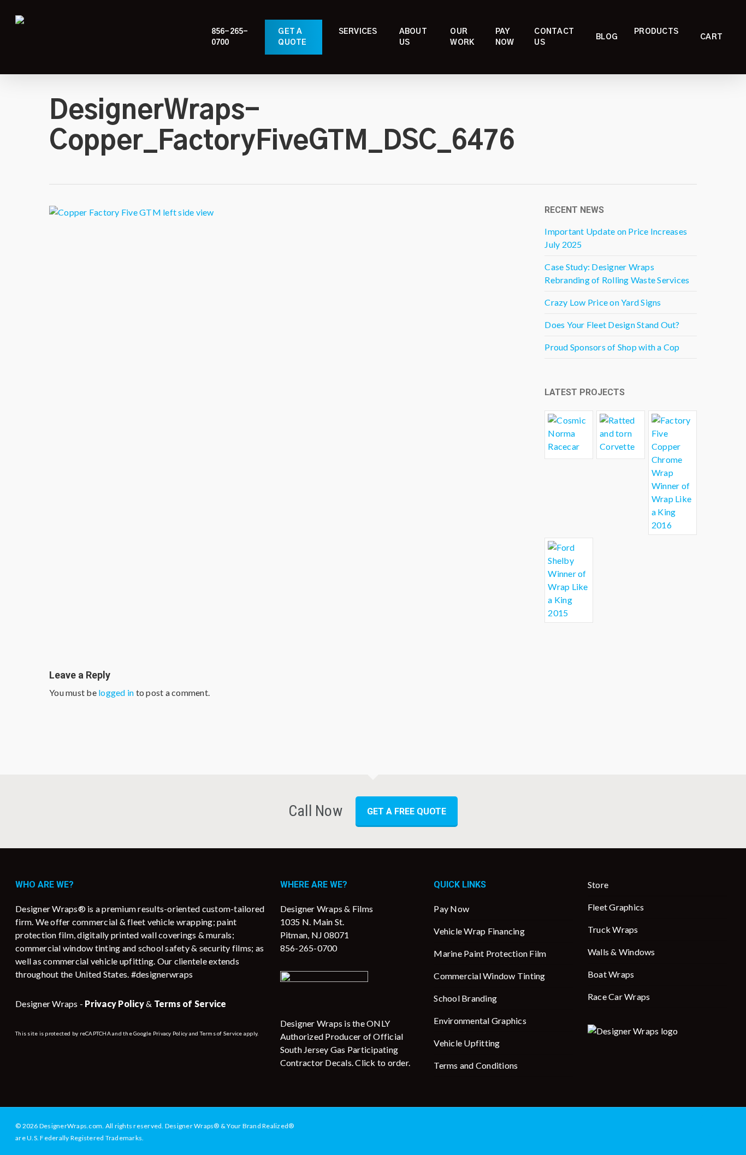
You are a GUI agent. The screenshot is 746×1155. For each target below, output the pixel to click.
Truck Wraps (613, 929)
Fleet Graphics (616, 907)
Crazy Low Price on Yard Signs (602, 302)
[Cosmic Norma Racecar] (568, 434)
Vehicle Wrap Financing (479, 931)
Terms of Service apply (229, 1033)
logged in (116, 692)
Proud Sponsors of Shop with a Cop (611, 347)
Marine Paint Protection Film (490, 953)
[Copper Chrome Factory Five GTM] (672, 472)
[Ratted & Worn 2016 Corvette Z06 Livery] (620, 434)
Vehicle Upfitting (467, 1043)
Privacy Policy (170, 1033)
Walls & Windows (621, 951)
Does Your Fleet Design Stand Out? (611, 324)
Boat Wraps (611, 974)
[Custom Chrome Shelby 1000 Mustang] (568, 580)
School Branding (465, 998)
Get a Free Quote (406, 811)
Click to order (381, 1062)
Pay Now (451, 908)
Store (598, 884)
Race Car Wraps (619, 996)
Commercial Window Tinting (489, 976)
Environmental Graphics (480, 1020)
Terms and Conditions (476, 1065)
